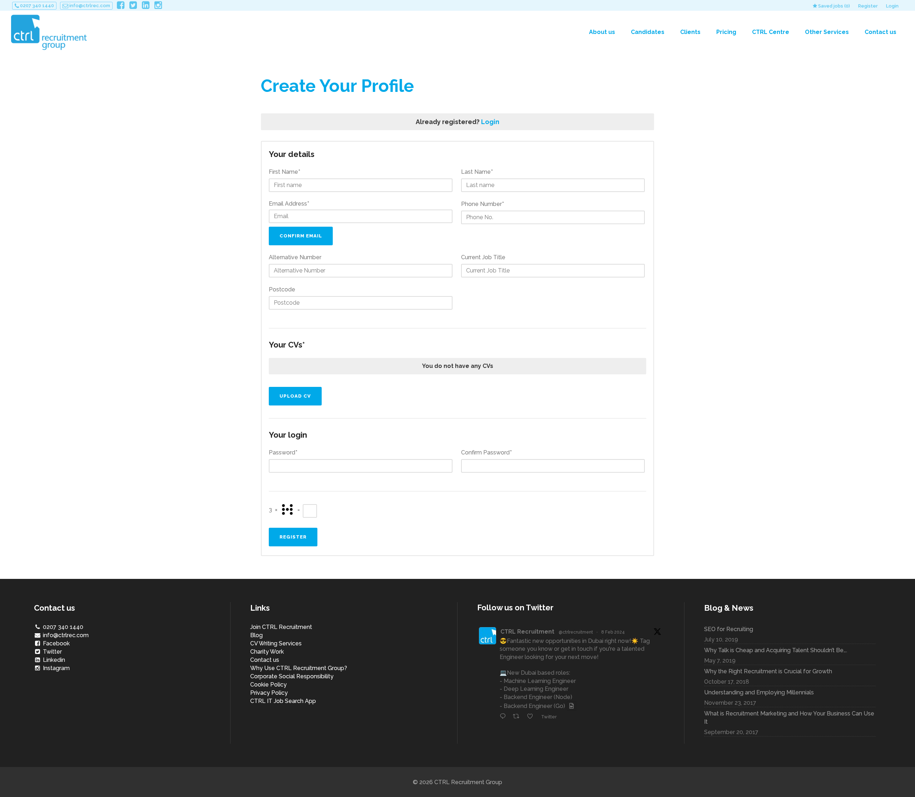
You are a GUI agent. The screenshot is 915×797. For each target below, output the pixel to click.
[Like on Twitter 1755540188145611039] (532, 717)
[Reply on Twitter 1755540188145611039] (504, 717)
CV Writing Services (276, 643)
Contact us (264, 659)
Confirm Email (301, 235)
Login (892, 6)
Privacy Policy (269, 692)
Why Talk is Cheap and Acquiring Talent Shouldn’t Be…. (775, 650)
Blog (256, 635)
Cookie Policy (268, 684)
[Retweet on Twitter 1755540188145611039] (518, 717)
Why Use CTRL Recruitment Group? (298, 668)
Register (868, 6)
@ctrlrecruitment (576, 632)
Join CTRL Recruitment (281, 627)
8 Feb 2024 (613, 632)
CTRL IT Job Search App (283, 701)
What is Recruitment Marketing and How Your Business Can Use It (789, 717)
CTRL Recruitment (527, 631)
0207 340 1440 (36, 5)
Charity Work (267, 651)
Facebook (55, 643)
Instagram (55, 668)
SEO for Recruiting (728, 629)
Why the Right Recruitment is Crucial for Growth (768, 671)
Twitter (51, 651)
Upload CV (295, 396)
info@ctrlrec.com (89, 5)
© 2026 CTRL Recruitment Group (457, 782)
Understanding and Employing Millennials (759, 692)
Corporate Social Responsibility (291, 676)
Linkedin (53, 659)
